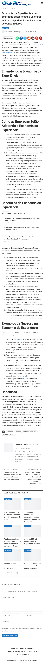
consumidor (10, 431)
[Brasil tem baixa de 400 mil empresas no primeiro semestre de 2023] (12, 504)
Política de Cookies (27, 648)
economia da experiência (29, 431)
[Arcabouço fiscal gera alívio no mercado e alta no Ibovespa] (32, 555)
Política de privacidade (16, 651)
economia (18, 431)
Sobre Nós (14, 648)
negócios (5, 83)
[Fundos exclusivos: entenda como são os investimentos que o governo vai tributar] (12, 531)
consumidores (7, 53)
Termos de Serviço (22, 654)
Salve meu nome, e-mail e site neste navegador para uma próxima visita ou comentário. (22, 630)
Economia (5, 28)
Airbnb (24, 378)
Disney (16, 339)
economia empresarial (9, 434)
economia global (36, 45)
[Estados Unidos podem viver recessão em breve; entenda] (12, 555)
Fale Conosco (32, 651)
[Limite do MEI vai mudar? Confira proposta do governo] (32, 531)
